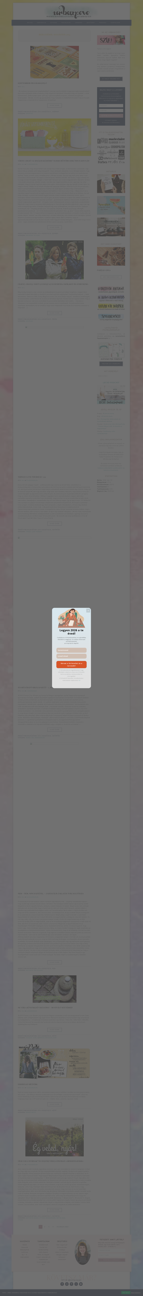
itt (79, 680)
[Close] (88, 611)
